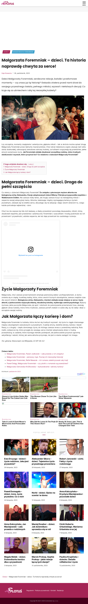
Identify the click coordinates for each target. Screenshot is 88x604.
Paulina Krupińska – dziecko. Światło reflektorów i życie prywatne (69, 559)
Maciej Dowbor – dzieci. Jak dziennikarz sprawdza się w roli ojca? (43, 527)
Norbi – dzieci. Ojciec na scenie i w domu (43, 494)
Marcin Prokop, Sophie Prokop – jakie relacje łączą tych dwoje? (43, 559)
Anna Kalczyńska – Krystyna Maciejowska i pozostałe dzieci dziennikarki (71, 494)
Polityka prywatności (42, 590)
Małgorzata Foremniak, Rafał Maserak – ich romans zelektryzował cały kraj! (37, 360)
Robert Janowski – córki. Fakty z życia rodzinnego (71, 461)
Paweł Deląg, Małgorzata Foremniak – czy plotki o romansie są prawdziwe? (37, 363)
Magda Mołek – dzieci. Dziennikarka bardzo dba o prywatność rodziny (15, 559)
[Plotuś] (7, 3)
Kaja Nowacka (7, 73)
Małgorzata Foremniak (23, 52)
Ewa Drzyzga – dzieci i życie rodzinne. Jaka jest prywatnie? (16, 461)
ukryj (31, 164)
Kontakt (53, 590)
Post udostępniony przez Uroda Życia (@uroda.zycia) (31, 283)
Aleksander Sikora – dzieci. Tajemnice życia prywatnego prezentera (43, 461)
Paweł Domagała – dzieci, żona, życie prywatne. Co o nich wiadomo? (14, 494)
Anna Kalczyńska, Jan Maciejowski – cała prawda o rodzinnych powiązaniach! (15, 527)
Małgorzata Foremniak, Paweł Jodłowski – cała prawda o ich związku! (35, 354)
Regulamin (30, 590)
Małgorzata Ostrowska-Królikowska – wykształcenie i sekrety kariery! (35, 367)
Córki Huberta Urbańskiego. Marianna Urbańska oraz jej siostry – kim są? (71, 527)
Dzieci (6, 52)
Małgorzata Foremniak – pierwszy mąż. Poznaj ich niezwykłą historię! (35, 357)
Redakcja (60, 590)
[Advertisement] (44, 29)
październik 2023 (15, 371)
